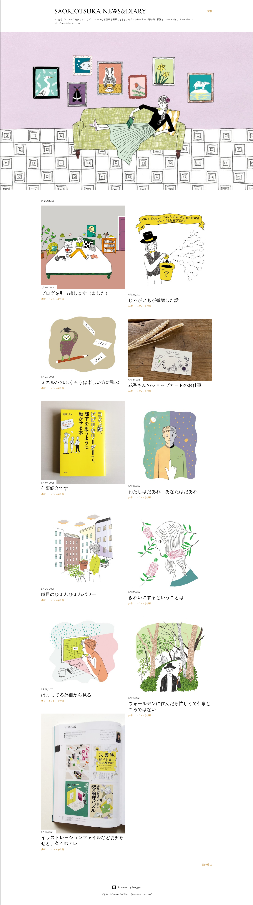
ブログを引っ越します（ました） (75, 293)
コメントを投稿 (56, 299)
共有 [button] (43, 299)
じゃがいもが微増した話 (153, 300)
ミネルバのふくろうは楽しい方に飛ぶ (80, 382)
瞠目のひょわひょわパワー (68, 594)
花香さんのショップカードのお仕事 (165, 385)
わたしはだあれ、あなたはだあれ (163, 491)
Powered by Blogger (129, 887)
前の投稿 (207, 864)
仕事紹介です (54, 488)
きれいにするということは (156, 597)
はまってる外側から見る (66, 695)
